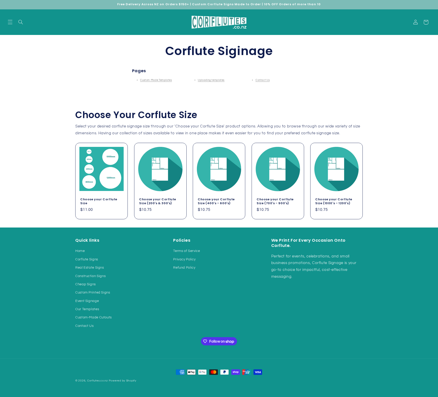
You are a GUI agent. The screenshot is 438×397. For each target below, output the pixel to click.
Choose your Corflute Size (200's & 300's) (157, 201)
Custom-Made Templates (156, 80)
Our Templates (87, 309)
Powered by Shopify (122, 380)
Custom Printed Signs (92, 292)
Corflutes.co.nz (97, 380)
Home (80, 251)
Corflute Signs (86, 259)
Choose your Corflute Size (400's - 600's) (216, 201)
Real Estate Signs (89, 267)
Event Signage (87, 301)
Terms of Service (186, 251)
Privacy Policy (184, 259)
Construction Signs (90, 276)
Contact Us (263, 80)
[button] (10, 22)
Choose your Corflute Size (98, 201)
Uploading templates (211, 80)
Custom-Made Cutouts (93, 317)
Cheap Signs (85, 284)
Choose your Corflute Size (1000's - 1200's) (333, 201)
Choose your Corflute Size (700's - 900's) (275, 201)
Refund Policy (184, 267)
